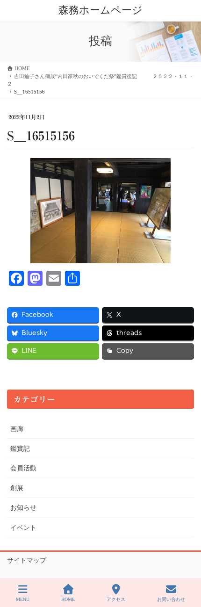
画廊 (16, 429)
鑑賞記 (20, 448)
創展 (16, 487)
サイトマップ (26, 560)
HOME (68, 599)
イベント (23, 527)
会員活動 (23, 468)
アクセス (116, 599)
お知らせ (23, 507)
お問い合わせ (171, 599)
